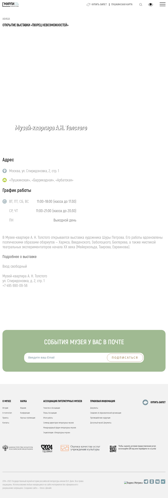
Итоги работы (48, 418)
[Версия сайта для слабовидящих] (150, 4)
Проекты (5, 418)
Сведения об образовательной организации (105, 413)
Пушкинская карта (122, 4)
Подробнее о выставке (19, 256)
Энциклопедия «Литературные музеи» (56, 432)
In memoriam (7, 413)
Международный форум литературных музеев (59, 428)
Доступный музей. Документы (100, 423)
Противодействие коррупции (100, 418)
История (5, 408)
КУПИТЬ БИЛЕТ (158, 402)
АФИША (6, 19)
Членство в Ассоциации (51, 408)
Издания (23, 408)
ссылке (153, 448)
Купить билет (99, 4)
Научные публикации (27, 418)
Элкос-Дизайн (46, 488)
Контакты (5, 423)
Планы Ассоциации (50, 413)
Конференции (25, 413)
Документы (94, 408)
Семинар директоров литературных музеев (58, 423)
